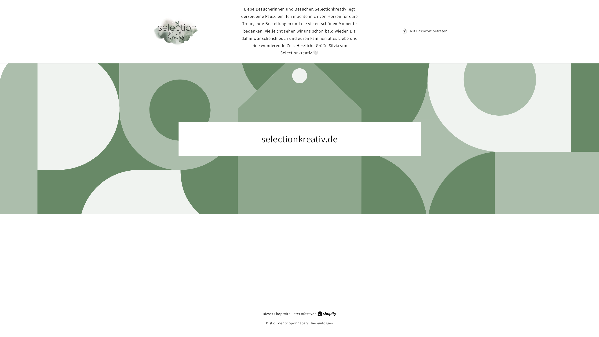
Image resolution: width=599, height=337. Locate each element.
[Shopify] (327, 313)
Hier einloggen (321, 323)
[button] (424, 31)
